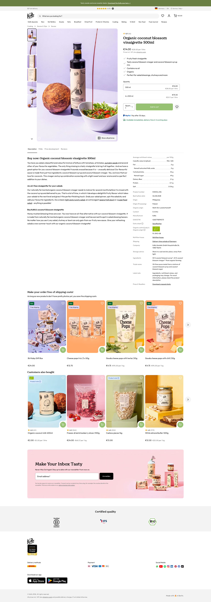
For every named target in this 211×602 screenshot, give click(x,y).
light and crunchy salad (75, 200)
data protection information (67, 485)
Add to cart (154, 107)
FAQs (41, 149)
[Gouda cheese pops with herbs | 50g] (125, 333)
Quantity (128, 106)
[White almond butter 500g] (164, 408)
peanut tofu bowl (107, 200)
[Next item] (32, 138)
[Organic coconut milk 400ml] (47, 408)
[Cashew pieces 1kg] (125, 408)
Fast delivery (33, 8)
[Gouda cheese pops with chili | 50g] (164, 333)
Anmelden (106, 476)
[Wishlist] (163, 16)
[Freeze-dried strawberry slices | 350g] (86, 408)
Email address (43, 476)
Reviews (64, 149)
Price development (52, 149)
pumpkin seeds (111, 163)
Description (32, 149)
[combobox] (98, 16)
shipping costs (141, 52)
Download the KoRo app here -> (119, 3)
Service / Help (177, 8)
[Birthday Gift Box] (47, 333)
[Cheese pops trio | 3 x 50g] (86, 333)
